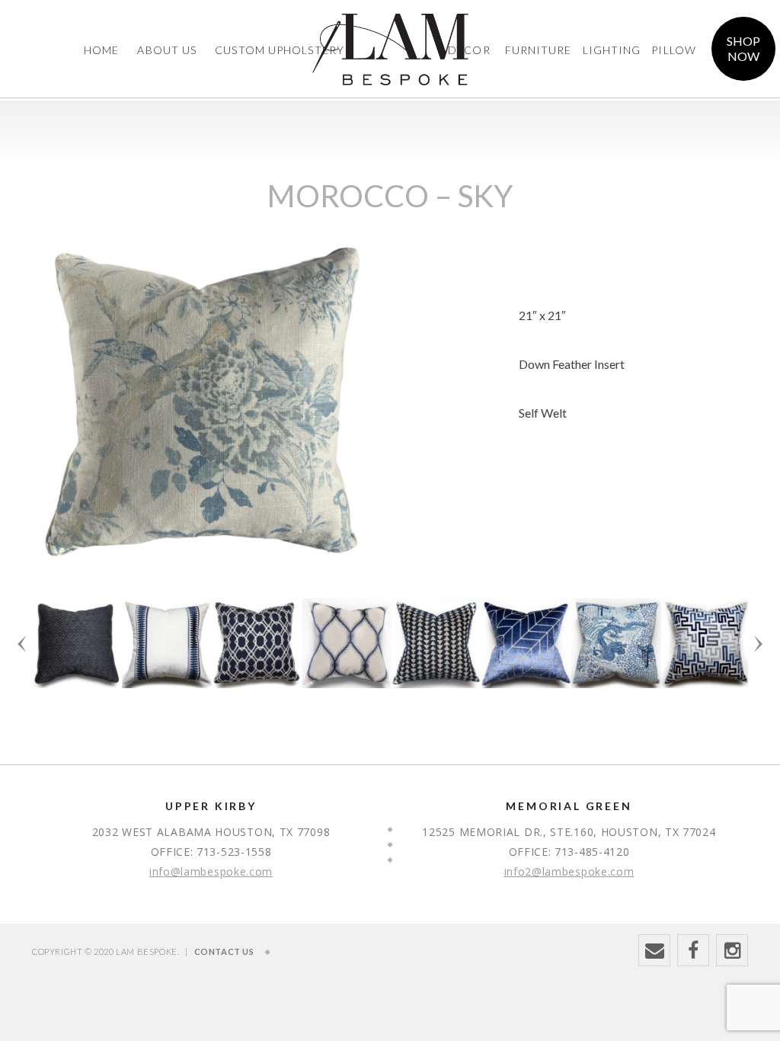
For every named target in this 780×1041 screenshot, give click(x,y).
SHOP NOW (743, 48)
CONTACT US (224, 951)
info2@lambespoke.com (569, 871)
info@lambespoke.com (211, 871)
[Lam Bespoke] (390, 22)
